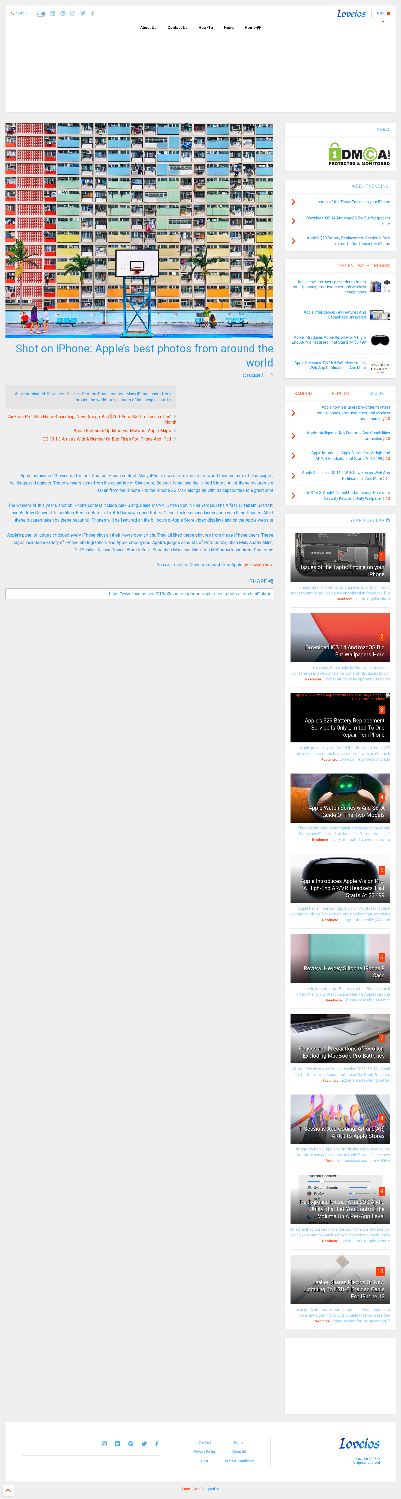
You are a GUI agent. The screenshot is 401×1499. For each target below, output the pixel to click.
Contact (205, 1442)
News (229, 27)
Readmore (345, 599)
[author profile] (271, 375)
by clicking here (258, 564)
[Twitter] (144, 1444)
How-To (206, 27)
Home (250, 27)
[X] (83, 13)
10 (380, 1271)
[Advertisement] (200, 74)
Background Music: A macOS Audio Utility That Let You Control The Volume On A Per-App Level (342, 1209)
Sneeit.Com (191, 1489)
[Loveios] (351, 15)
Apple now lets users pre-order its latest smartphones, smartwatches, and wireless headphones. (329, 287)
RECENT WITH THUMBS (364, 265)
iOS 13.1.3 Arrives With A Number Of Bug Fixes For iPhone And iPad (106, 439)
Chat (204, 1461)
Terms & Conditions (239, 1461)
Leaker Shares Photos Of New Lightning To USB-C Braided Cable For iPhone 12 (344, 1289)
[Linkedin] (52, 13)
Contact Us (177, 27)
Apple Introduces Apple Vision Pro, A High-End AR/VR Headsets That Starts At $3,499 (343, 888)
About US (238, 1452)
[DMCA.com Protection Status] (359, 164)
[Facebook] (92, 13)
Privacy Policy (205, 1452)
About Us (148, 27)
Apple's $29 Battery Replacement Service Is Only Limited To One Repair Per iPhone (345, 727)
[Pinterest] (62, 13)
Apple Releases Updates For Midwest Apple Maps (122, 430)
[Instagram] (72, 13)
